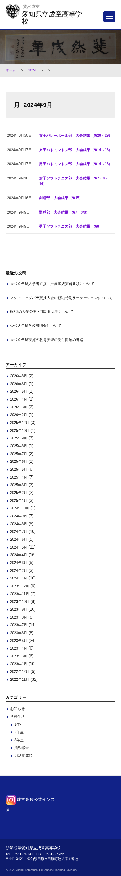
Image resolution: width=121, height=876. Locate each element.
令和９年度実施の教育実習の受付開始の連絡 (46, 340)
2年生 (19, 732)
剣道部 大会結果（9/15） (61, 198)
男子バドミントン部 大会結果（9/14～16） (75, 164)
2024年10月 (19, 508)
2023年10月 (19, 601)
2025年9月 (18, 438)
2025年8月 (18, 446)
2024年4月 (18, 555)
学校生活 (17, 717)
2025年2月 (18, 493)
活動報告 (21, 748)
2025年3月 (18, 485)
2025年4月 (18, 477)
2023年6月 (18, 633)
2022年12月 (19, 672)
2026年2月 (18, 415)
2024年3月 (18, 563)
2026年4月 (18, 399)
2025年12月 (19, 423)
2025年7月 (18, 454)
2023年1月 (18, 664)
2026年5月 (18, 391)
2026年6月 (18, 384)
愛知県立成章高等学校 (52, 17)
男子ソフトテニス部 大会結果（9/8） (71, 226)
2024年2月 (18, 571)
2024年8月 (18, 524)
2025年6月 (18, 461)
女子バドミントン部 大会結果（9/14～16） (75, 150)
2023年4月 (18, 648)
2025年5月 (18, 469)
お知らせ (17, 709)
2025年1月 (18, 500)
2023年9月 (18, 609)
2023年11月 (19, 594)
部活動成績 (23, 755)
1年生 (19, 724)
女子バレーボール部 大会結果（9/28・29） (75, 135)
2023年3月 (18, 656)
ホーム (11, 70)
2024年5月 (18, 547)
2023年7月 (18, 625)
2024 (32, 70)
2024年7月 (18, 531)
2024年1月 (18, 578)
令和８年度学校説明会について (35, 326)
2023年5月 (18, 641)
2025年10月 (19, 430)
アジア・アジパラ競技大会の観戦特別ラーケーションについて (61, 298)
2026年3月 (18, 407)
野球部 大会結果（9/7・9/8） (64, 212)
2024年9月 (18, 516)
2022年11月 (19, 679)
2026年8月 (18, 376)
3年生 (19, 740)
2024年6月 (18, 539)
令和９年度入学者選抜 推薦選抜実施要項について (52, 284)
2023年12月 (19, 586)
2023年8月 (18, 617)
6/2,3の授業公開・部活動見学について (41, 311)
